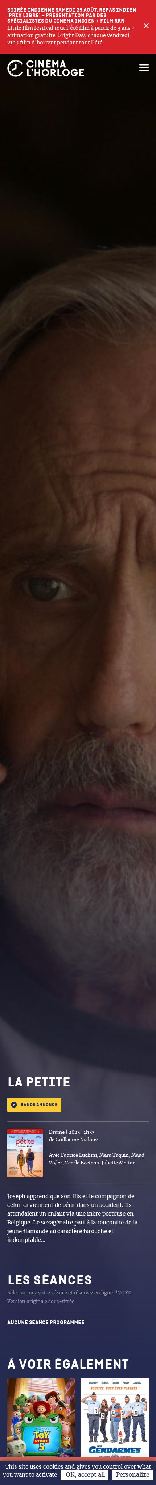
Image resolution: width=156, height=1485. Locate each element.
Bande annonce (39, 1104)
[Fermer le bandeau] (146, 26)
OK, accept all (85, 1475)
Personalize (132, 1475)
